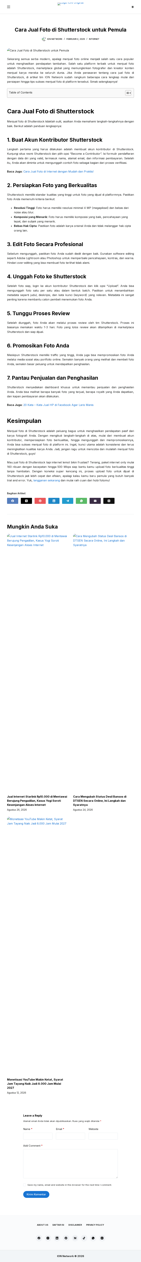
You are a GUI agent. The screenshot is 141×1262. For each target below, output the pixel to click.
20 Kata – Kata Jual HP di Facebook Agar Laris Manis (58, 405)
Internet (94, 39)
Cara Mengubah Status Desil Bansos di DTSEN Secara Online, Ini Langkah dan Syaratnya (99, 801)
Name (27, 1129)
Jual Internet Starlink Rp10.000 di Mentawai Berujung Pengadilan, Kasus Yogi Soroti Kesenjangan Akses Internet (37, 801)
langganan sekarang (46, 480)
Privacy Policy (95, 1225)
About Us (42, 1225)
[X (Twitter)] (26, 501)
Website (93, 1129)
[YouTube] (102, 1238)
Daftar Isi (58, 1225)
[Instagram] (48, 1238)
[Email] (95, 501)
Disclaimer (75, 1225)
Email (60, 1129)
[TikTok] (84, 1238)
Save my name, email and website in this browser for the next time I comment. (70, 1184)
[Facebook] (12, 501)
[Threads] (109, 501)
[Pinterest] (40, 501)
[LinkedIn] (53, 501)
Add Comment (33, 1145)
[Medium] (75, 1238)
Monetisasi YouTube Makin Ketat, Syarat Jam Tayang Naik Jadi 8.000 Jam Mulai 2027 (35, 1083)
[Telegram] (67, 501)
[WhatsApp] (81, 501)
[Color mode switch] (132, 7)
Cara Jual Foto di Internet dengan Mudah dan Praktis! (58, 171)
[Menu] (8, 6)
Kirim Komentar (36, 1194)
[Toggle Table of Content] (126, 93)
